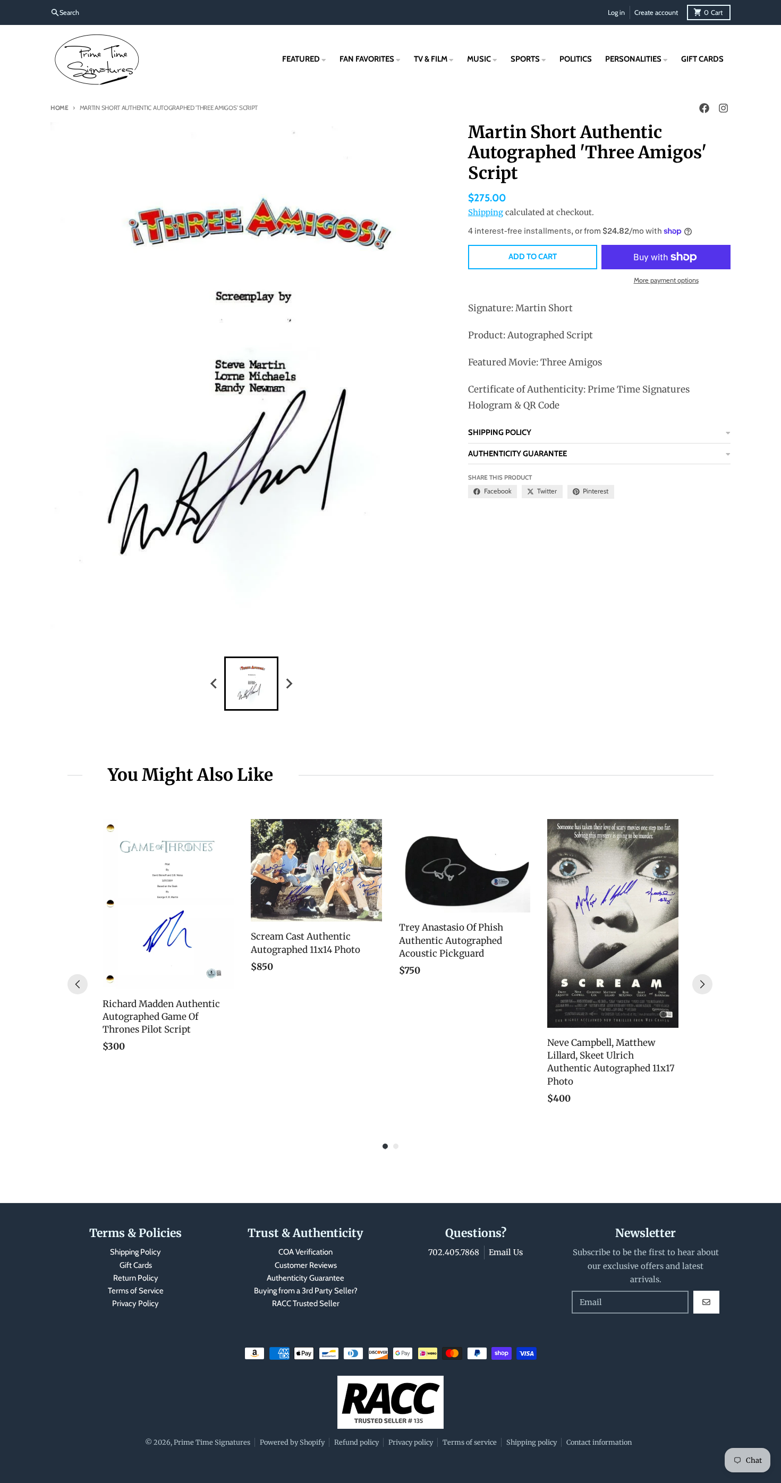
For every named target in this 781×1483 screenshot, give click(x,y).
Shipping (485, 212)
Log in (616, 12)
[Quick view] (223, 978)
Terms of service (470, 1442)
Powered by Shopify (292, 1442)
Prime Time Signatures (212, 1442)
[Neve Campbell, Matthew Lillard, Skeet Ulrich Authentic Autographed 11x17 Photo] (612, 923)
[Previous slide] (214, 683)
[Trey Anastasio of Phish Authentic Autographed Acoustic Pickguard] (464, 866)
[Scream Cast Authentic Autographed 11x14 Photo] (316, 870)
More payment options (666, 280)
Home (59, 108)
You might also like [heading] (190, 775)
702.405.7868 (453, 1252)
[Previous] (77, 984)
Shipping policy (531, 1442)
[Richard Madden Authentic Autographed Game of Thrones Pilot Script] (168, 904)
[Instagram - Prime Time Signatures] (723, 108)
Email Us (506, 1252)
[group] (251, 684)
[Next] (702, 984)
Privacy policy (410, 1442)
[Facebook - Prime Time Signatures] (704, 108)
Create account (656, 12)
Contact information (599, 1442)
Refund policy (356, 1442)
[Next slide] (288, 683)
